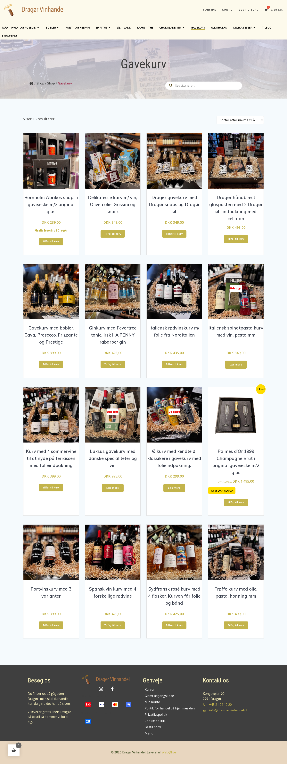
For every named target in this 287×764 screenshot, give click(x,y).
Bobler (51, 27)
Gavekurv (198, 27)
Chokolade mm (170, 27)
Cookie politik (155, 721)
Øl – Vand (124, 27)
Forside (209, 9)
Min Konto (152, 702)
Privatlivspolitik (156, 714)
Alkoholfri (219, 27)
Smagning (9, 35)
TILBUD (267, 27)
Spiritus (102, 27)
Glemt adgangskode (159, 696)
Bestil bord (249, 9)
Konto (227, 9)
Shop (40, 83)
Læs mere (236, 364)
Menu (149, 733)
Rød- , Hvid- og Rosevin (19, 27)
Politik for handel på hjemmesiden (169, 708)
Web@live (169, 752)
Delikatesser (242, 27)
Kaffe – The (145, 27)
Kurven (150, 689)
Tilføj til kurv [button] (51, 241)
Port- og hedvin (77, 27)
